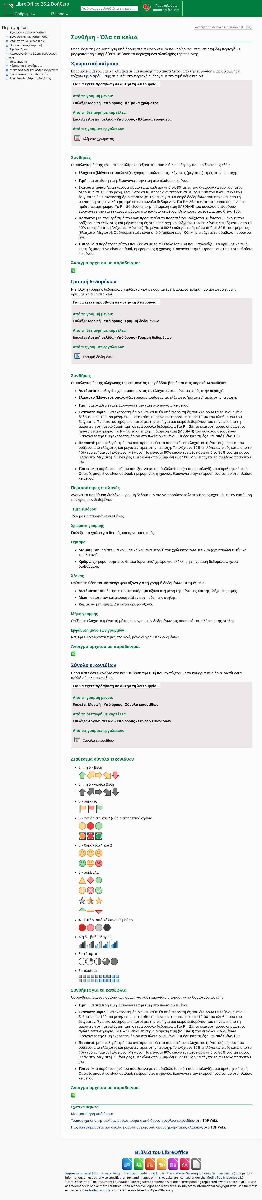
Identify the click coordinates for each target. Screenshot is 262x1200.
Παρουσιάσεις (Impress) (26, 45)
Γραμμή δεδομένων (93, 281)
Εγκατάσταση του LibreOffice (29, 74)
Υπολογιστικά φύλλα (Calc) (27, 41)
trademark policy (101, 1190)
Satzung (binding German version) (210, 1173)
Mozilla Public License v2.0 (225, 1177)
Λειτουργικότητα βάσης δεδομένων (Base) (31, 56)
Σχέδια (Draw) (19, 49)
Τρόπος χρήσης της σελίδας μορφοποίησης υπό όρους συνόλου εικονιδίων (133, 1120)
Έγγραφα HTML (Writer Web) (29, 36)
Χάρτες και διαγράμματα (26, 65)
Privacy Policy (111, 1173)
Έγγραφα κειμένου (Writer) (28, 32)
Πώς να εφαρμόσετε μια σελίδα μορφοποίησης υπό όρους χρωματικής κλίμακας (137, 1127)
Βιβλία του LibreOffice (162, 1152)
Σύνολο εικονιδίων (93, 665)
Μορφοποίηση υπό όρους (92, 1113)
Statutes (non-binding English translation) (154, 1173)
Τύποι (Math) (18, 61)
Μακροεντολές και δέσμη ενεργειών (34, 70)
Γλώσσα (57, 13)
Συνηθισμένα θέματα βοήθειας (30, 78)
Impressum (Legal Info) (81, 1173)
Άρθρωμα (23, 13)
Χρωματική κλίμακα (95, 63)
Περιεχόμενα (15, 27)
